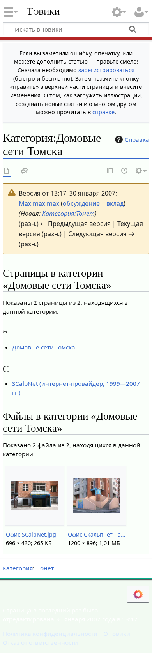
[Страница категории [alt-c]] (7, 171)
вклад (115, 203)
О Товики (116, 633)
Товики (43, 11)
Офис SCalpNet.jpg (31, 534)
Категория (18, 568)
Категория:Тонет (68, 213)
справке (103, 112)
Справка (137, 139)
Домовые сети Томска (43, 347)
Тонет (45, 568)
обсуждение (81, 203)
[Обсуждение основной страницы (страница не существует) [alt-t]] (24, 171)
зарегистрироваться (106, 70)
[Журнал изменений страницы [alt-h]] (124, 171)
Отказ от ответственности (40, 642)
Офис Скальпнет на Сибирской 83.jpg (96, 534)
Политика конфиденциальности (50, 633)
